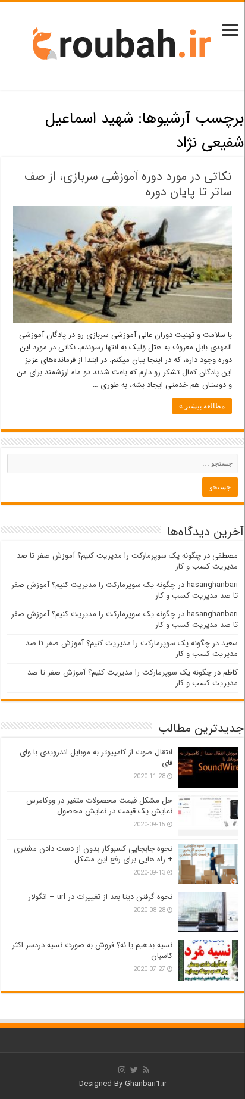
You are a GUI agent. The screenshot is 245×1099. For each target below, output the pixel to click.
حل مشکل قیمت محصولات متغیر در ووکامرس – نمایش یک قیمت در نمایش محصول (95, 805)
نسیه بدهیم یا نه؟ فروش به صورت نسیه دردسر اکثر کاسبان (92, 950)
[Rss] (146, 1070)
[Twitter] (134, 1070)
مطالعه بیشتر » (202, 406)
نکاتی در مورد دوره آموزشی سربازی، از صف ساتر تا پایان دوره (128, 184)
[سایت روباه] (122, 45)
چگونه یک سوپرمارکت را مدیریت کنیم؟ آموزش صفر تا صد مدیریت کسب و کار (127, 561)
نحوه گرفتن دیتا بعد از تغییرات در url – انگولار (100, 897)
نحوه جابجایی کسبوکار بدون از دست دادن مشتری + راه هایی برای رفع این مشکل (93, 854)
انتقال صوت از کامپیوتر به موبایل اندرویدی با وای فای (96, 757)
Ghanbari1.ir (146, 1084)
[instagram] (122, 1070)
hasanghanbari (212, 585)
